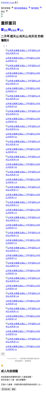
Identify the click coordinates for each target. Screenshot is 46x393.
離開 (13, 389)
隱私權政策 (19, 361)
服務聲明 (28, 361)
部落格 (14, 30)
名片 (22, 30)
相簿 (6, 30)
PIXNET (14, 358)
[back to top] (3, 354)
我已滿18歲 (6, 389)
